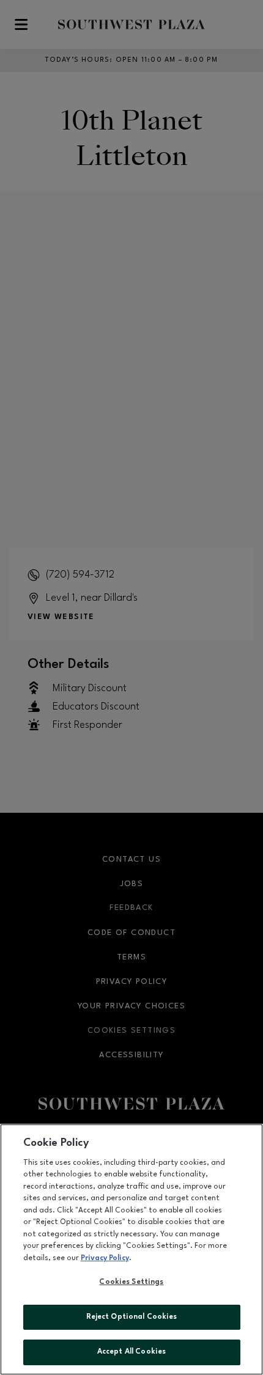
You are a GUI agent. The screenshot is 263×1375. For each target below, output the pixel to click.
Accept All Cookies (131, 1351)
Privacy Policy (105, 1258)
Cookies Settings (131, 1282)
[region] (131, 1249)
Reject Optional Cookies (131, 1317)
